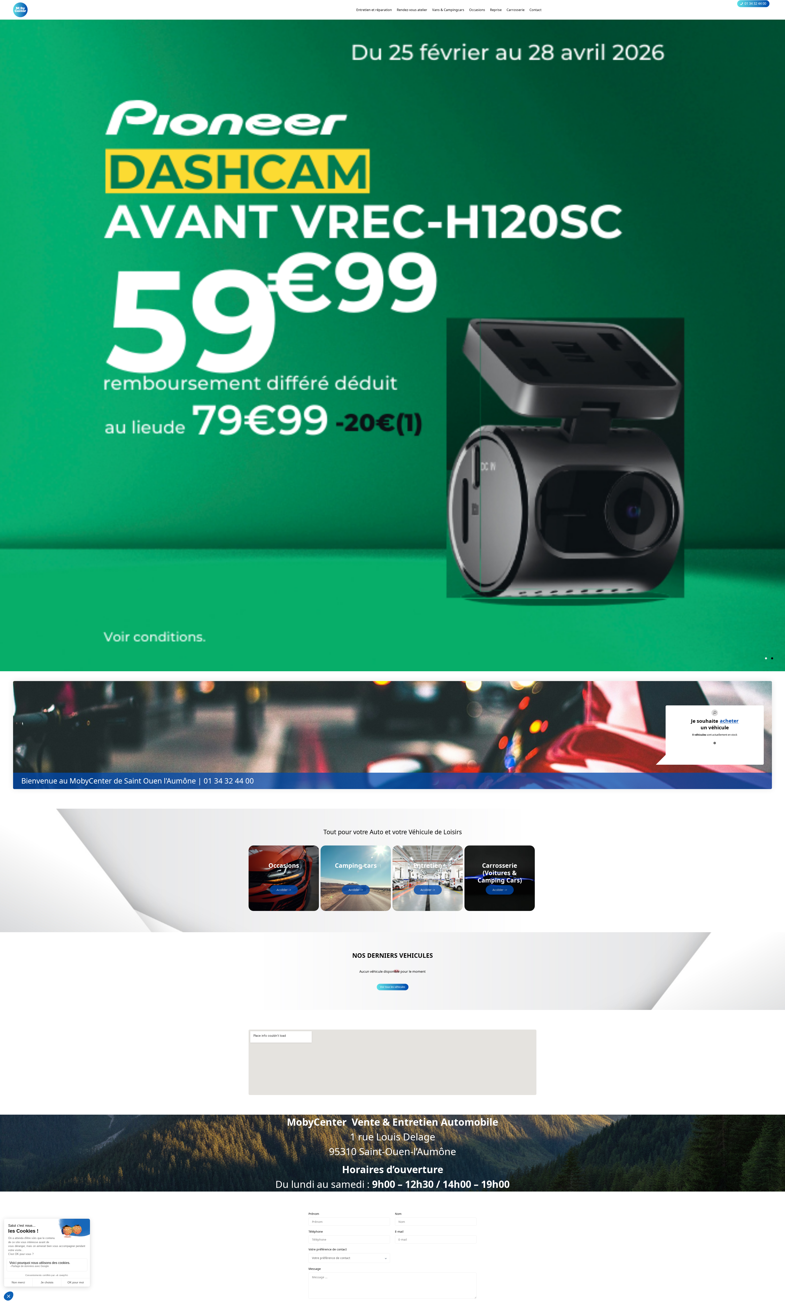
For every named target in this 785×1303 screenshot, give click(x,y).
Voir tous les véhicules (392, 987)
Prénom (313, 1214)
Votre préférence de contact (327, 1249)
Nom (398, 1214)
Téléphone (315, 1231)
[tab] (766, 658)
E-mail (399, 1231)
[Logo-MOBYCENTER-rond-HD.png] (20, 9)
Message (314, 1269)
